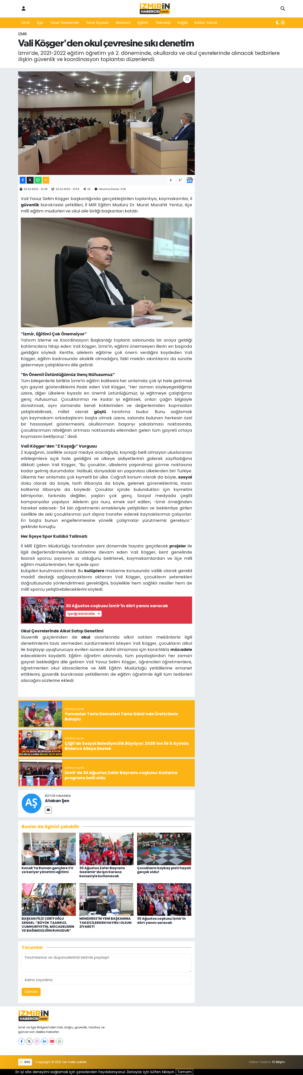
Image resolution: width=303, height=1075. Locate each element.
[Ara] (283, 8)
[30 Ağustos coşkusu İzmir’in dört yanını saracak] (164, 899)
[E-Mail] (48, 810)
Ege (40, 22)
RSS (27, 1062)
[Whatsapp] (59, 1041)
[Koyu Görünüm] (277, 23)
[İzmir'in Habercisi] (154, 9)
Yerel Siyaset (97, 22)
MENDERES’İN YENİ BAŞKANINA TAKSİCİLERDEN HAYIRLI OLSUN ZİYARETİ (105, 922)
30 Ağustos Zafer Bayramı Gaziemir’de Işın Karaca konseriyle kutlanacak (102, 872)
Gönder (31, 991)
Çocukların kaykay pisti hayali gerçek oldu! (164, 870)
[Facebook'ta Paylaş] (23, 180)
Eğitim (142, 22)
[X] (29, 1041)
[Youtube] (52, 1041)
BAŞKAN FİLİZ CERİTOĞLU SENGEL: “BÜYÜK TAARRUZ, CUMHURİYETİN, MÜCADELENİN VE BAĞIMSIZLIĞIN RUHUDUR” (48, 924)
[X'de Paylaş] (30, 180)
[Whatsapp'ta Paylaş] (38, 180)
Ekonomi (123, 22)
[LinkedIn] (44, 1041)
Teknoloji (162, 22)
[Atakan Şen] (31, 803)
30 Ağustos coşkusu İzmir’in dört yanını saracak (161, 920)
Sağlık (182, 22)
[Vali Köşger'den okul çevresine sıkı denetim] (106, 123)
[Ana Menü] (283, 23)
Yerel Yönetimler (64, 22)
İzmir (26, 22)
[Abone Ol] (189, 179)
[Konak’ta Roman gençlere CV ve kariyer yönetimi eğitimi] (49, 848)
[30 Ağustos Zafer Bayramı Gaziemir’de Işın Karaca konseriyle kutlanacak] (106, 848)
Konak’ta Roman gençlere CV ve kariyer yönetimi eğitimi (47, 870)
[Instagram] (36, 1041)
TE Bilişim (278, 1062)
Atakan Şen (57, 801)
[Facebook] (21, 1041)
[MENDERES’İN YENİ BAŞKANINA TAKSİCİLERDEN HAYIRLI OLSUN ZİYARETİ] (106, 899)
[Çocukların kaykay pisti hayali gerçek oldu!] (164, 848)
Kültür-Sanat (206, 22)
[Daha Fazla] (45, 180)
